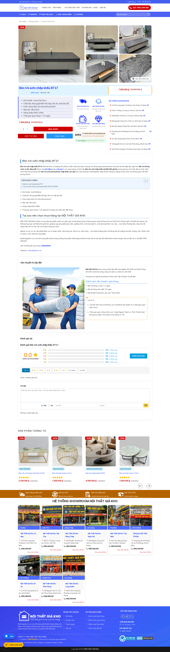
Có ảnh (82, 370)
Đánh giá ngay (138, 356)
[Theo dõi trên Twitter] (147, 2)
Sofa (24, 14)
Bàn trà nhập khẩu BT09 (95, 473)
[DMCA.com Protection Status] (145, 638)
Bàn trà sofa (47, 14)
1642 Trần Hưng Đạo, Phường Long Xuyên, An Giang (129, 149)
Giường (79, 14)
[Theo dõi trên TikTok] (127, 616)
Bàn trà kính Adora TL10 (61, 473)
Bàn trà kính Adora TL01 (129, 473)
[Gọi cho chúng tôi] (132, 616)
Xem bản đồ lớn (33, 552)
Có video (72, 370)
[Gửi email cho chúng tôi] (149, 2)
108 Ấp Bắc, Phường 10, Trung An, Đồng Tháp (126, 116)
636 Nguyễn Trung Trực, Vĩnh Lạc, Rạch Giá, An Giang (129, 121)
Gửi (145, 405)
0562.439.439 (26, 549)
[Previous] (140, 486)
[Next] (149, 486)
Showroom (87, 7)
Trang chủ (46, 7)
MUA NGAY (53, 129)
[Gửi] (148, 14)
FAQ (139, 2)
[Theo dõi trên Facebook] (143, 2)
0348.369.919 (48, 596)
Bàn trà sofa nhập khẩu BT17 (33, 184)
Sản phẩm (57, 7)
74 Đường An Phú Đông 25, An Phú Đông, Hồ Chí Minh (128, 132)
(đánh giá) (35, 93)
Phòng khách (34, 21)
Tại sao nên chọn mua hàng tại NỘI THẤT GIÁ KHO (40, 186)
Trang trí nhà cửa (47, 21)
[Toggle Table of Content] (144, 181)
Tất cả (26, 370)
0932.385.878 (26, 596)
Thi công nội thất (72, 7)
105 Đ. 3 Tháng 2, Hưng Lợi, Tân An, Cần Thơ (126, 110)
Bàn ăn (34, 14)
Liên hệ (103, 7)
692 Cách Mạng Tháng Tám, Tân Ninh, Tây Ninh (127, 126)
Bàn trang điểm (64, 14)
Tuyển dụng (131, 2)
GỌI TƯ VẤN (31, 136)
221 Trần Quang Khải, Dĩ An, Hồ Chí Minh (125, 139)
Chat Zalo (60, 136)
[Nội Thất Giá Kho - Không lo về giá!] (28, 7)
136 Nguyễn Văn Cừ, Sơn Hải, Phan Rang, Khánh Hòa (129, 144)
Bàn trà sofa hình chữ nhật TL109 (31, 473)
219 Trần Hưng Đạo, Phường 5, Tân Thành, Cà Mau (128, 105)
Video (95, 7)
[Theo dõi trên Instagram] (145, 2)
